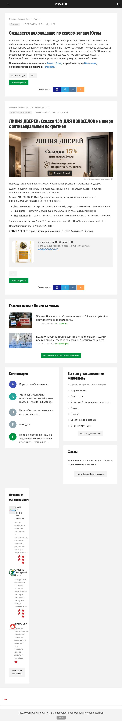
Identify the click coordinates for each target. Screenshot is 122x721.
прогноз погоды (18, 76)
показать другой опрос (90, 433)
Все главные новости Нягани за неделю (61, 355)
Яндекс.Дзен (54, 63)
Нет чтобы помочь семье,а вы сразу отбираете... (36, 412)
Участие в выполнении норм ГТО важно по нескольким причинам (90, 462)
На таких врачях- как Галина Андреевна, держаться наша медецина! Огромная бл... (35, 438)
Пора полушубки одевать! (33, 384)
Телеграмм (49, 66)
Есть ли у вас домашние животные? (86, 376)
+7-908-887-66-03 (48, 249)
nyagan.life (61, 4)
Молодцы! (24, 424)
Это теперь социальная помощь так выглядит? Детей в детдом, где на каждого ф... (36, 398)
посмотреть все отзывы (17, 672)
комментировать (18, 82)
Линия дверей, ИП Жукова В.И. (55, 242)
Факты (73, 452)
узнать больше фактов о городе (90, 474)
